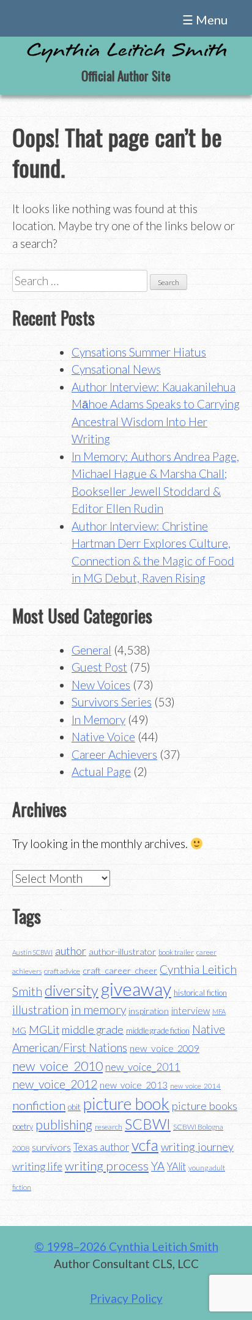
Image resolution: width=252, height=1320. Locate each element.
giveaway (136, 988)
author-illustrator (122, 951)
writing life (37, 1166)
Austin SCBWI (32, 952)
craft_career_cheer (120, 970)
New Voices (101, 685)
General (91, 650)
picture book (126, 1104)
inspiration (148, 1011)
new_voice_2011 (142, 1067)
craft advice (62, 971)
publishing (63, 1124)
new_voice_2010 (57, 1065)
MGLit (44, 1029)
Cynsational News (116, 369)
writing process (107, 1165)
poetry (22, 1126)
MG (19, 1030)
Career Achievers (114, 754)
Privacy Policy (126, 1298)
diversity (71, 990)
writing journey (197, 1146)
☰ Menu (205, 19)
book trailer (176, 952)
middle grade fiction (158, 1030)
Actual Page (101, 771)
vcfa (145, 1145)
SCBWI (148, 1124)
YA (158, 1166)
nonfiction (38, 1105)
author (70, 950)
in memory (98, 1010)
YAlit (176, 1167)
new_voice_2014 (195, 1086)
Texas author (101, 1147)
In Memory (98, 720)
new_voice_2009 (164, 1048)
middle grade (93, 1029)
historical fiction (200, 993)
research (108, 1126)
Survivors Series (112, 702)
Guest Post (99, 667)
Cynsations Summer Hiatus (139, 352)
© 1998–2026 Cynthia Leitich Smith (126, 1246)
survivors (51, 1147)
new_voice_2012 (54, 1084)
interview (190, 1010)
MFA (219, 1011)
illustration (40, 1010)
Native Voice (103, 737)
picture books (204, 1105)
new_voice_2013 (134, 1084)
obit (74, 1107)
